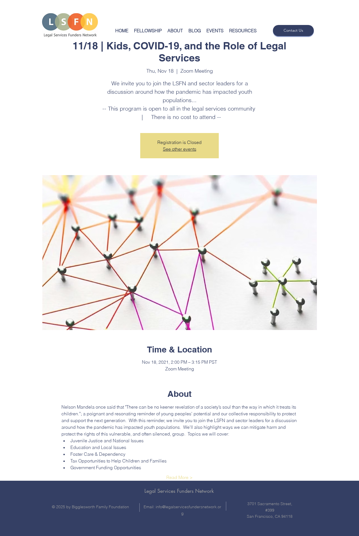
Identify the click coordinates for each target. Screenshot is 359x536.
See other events (179, 149)
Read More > (179, 477)
